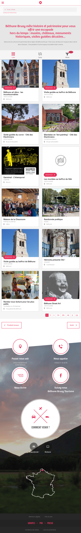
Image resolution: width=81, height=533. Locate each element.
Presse (50, 523)
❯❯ (77, 315)
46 (68, 315)
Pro (41, 523)
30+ (63, 315)
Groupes (31, 523)
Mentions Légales (34, 517)
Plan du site (48, 517)
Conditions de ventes (32, 530)
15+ (58, 315)
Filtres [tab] (67, 57)
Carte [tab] (40, 57)
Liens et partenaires (49, 530)
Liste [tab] (13, 57)
